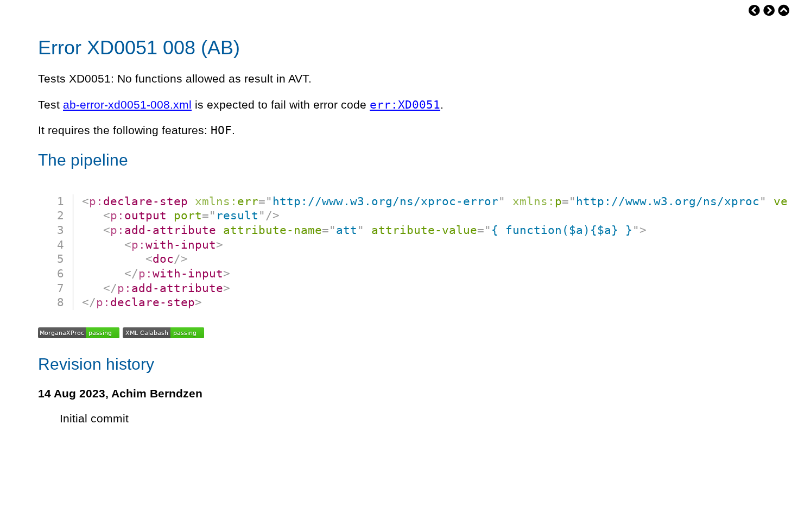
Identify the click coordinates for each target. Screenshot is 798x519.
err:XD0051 (405, 104)
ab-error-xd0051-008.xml (127, 104)
